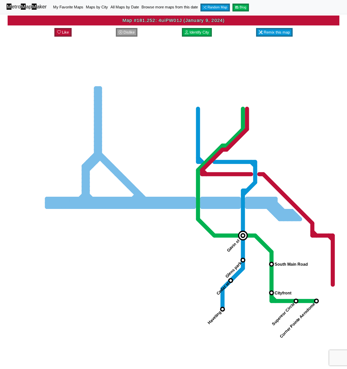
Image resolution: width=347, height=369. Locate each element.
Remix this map (276, 32)
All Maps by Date (125, 7)
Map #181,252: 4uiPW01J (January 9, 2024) (173, 20)
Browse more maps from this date (169, 7)
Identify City (198, 32)
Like (65, 32)
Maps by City (97, 7)
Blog (242, 7)
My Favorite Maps (68, 7)
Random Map (217, 7)
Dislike (128, 32)
